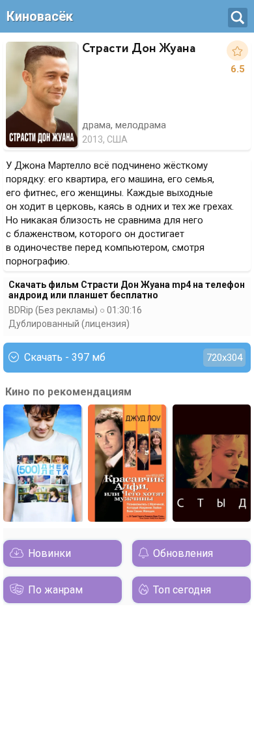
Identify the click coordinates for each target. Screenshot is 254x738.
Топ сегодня (182, 590)
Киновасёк (40, 16)
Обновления (183, 553)
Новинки (49, 553)
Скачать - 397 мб (133, 357)
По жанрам (55, 590)
